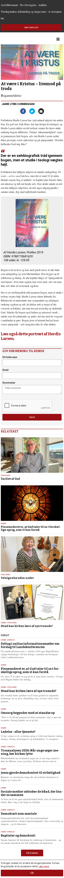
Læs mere (44, 866)
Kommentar (8, 382)
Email (5, 370)
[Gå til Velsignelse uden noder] (32, 554)
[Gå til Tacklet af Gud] (32, 455)
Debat (3, 523)
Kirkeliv (11, 640)
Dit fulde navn (9, 357)
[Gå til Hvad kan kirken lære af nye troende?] (32, 602)
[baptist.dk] (17, 39)
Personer (5, 475)
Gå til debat (32, 853)
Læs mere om (31, 27)
